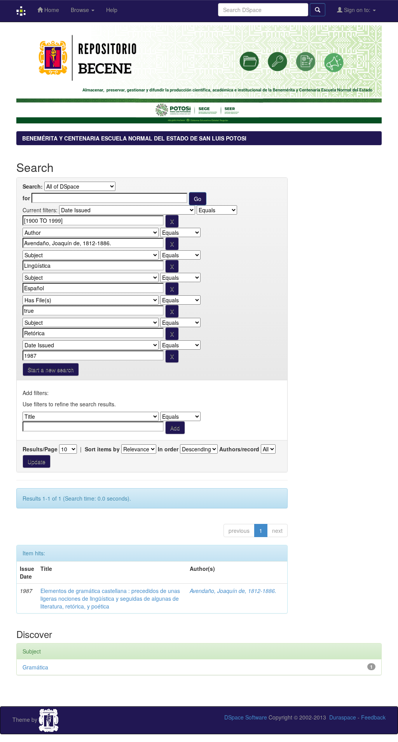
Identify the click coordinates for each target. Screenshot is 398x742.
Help (111, 10)
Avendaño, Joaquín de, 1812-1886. (233, 591)
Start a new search (51, 369)
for (26, 198)
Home (51, 10)
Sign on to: (357, 10)
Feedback (373, 717)
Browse (81, 10)
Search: (33, 186)
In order (168, 449)
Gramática (35, 667)
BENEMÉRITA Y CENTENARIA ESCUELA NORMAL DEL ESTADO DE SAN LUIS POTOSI (134, 138)
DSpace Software (245, 717)
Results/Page (40, 449)
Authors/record (239, 449)
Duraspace (342, 717)
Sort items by (102, 449)
